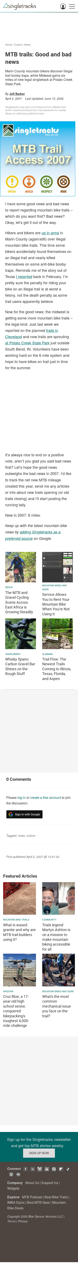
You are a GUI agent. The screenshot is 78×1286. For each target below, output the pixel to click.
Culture (18, 44)
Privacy (23, 1221)
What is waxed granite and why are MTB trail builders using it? (19, 932)
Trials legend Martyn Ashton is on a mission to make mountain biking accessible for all (56, 937)
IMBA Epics (16, 1202)
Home (8, 44)
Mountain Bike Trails (16, 919)
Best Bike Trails (56, 1197)
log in (21, 797)
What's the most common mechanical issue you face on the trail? (56, 1006)
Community (49, 919)
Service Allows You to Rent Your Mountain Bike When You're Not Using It (56, 604)
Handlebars (12, 654)
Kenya (8, 587)
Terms (11, 1221)
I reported (24, 276)
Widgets (13, 1188)
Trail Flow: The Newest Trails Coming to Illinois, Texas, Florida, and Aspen (56, 669)
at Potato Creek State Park (27, 342)
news (21, 835)
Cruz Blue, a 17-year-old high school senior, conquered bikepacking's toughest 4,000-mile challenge (16, 1011)
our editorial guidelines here (28, 113)
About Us (32, 1182)
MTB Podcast (32, 1197)
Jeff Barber (17, 94)
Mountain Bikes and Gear (54, 587)
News (27, 44)
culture (30, 835)
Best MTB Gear (38, 1202)
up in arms (50, 232)
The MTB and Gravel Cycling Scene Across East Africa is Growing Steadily (19, 602)
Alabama (47, 654)
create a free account (45, 797)
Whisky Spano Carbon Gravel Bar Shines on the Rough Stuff (20, 666)
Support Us (49, 1182)
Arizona (8, 991)
